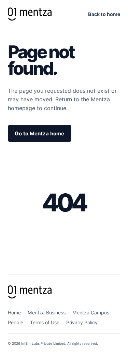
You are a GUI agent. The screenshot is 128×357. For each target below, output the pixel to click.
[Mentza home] (30, 14)
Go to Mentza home (39, 133)
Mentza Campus (90, 312)
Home (14, 312)
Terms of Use (44, 322)
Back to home (104, 14)
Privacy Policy (82, 322)
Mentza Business (47, 312)
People (15, 322)
